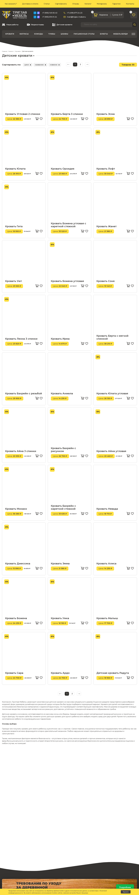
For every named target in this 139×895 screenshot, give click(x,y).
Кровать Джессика (17, 563)
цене (26, 65)
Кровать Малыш (107, 618)
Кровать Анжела (62, 393)
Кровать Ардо (60, 672)
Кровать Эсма (105, 113)
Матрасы (24, 34)
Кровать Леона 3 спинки (21, 338)
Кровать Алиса (106, 563)
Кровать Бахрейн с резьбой (23, 393)
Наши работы (12, 25)
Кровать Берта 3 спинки (67, 113)
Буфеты (104, 34)
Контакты (130, 4)
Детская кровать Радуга (112, 672)
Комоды (38, 34)
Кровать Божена (16, 618)
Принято (126, 892)
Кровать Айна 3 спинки (20, 451)
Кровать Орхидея (62, 168)
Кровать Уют (13, 281)
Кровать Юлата (15, 168)
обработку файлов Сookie (55, 891)
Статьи (47, 4)
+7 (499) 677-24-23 (74, 13)
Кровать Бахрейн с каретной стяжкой (63, 507)
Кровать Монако (16, 508)
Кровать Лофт (105, 168)
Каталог (88, 4)
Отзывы (75, 4)
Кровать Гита (14, 226)
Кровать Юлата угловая (112, 393)
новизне (53, 65)
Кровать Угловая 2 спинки (22, 113)
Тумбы (51, 34)
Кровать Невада (107, 508)
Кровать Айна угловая (111, 451)
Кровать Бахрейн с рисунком (63, 450)
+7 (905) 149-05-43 (49, 13)
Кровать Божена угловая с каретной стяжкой (68, 225)
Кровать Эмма (60, 563)
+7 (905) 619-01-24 (49, 17)
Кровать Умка (60, 618)
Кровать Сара (14, 672)
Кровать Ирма (60, 338)
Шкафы (64, 34)
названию (39, 65)
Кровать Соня (105, 281)
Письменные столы (84, 34)
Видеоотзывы (37, 25)
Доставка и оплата (30, 4)
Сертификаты (61, 4)
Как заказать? (11, 4)
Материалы (102, 4)
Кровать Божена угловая (67, 281)
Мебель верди (120, 34)
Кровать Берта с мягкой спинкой (112, 337)
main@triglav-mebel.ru (76, 17)
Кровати (9, 34)
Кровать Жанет (106, 226)
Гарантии (116, 4)
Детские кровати (64, 25)
